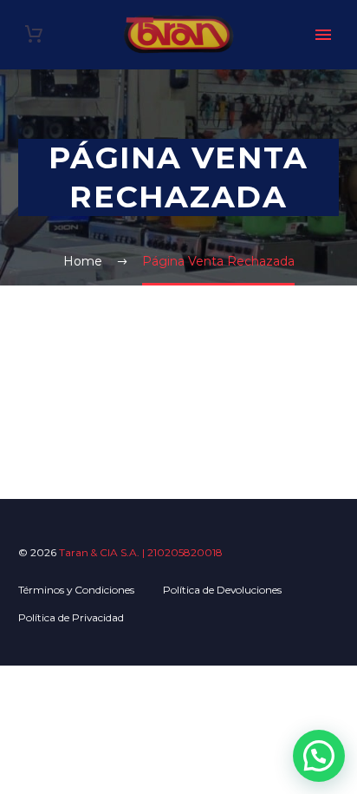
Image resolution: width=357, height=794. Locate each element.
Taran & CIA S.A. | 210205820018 (141, 552)
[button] (319, 756)
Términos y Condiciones (76, 589)
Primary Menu (323, 35)
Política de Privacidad (71, 617)
